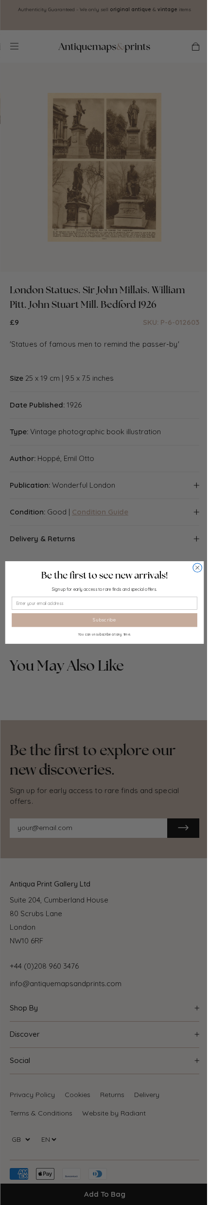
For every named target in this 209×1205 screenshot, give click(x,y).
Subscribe (104, 620)
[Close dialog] (197, 567)
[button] (104, 575)
